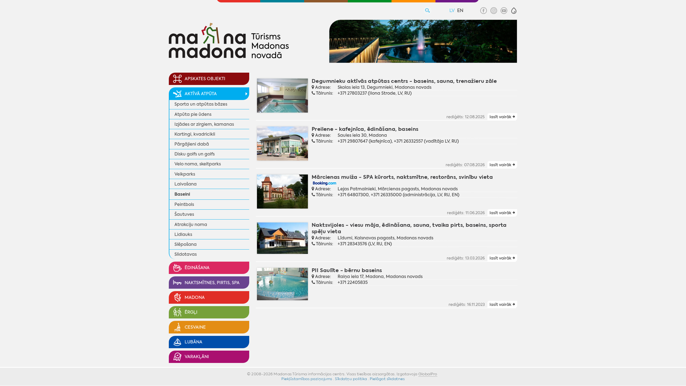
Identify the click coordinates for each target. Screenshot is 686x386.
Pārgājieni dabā (191, 144)
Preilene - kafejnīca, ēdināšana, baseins (365, 129)
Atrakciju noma (190, 224)
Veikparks (184, 174)
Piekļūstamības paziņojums (306, 378)
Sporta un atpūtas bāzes (200, 104)
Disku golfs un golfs (194, 154)
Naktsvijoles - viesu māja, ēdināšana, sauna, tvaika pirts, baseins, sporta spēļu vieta (409, 228)
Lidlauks (183, 234)
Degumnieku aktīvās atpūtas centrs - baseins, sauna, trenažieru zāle (404, 81)
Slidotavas (185, 254)
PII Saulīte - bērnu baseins (347, 270)
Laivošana (185, 184)
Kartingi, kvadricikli (194, 134)
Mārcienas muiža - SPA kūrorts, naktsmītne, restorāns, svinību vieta (402, 177)
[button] (513, 10)
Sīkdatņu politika (351, 378)
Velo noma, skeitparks (197, 164)
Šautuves (184, 214)
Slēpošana (185, 244)
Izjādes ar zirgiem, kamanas (204, 124)
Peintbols (184, 204)
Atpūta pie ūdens (192, 114)
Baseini (182, 194)
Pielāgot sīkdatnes (387, 378)
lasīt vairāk (500, 117)
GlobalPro (427, 374)
